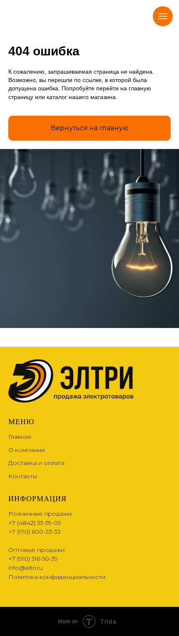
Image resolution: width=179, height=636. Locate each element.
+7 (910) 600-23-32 (34, 531)
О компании (26, 450)
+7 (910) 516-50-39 (33, 558)
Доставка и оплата (36, 463)
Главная (19, 436)
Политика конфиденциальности (56, 577)
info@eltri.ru (25, 567)
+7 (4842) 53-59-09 (34, 523)
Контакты (22, 476)
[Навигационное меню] (162, 16)
